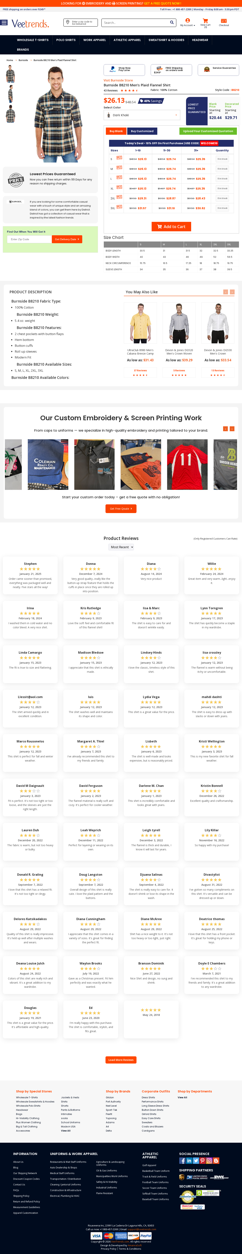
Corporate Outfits (156, 1091)
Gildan (110, 1097)
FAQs (16, 1190)
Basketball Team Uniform (156, 1171)
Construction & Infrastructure (65, 1190)
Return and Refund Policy (26, 1201)
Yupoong (111, 1118)
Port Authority (113, 1101)
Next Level (111, 1105)
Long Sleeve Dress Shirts (155, 1105)
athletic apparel (127, 40)
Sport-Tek (111, 1110)
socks (64, 1118)
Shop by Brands (118, 1091)
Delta (109, 1130)
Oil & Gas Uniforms (106, 1170)
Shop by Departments (195, 1091)
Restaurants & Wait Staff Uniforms (68, 1161)
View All (66, 1130)
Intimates (66, 1114)
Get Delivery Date (66, 239)
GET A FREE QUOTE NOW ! (162, 3)
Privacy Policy (108, 1248)
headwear (200, 40)
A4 (107, 1126)
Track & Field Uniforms (154, 1176)
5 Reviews (179, 370)
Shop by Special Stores (34, 1091)
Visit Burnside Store (118, 80)
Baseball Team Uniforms (155, 1199)
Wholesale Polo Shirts (28, 1105)
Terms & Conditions (130, 1248)
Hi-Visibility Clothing (27, 1118)
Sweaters (147, 1122)
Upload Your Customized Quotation (208, 131)
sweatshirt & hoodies (166, 40)
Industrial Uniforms (106, 1187)
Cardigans (148, 1130)
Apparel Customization (25, 1213)
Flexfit (109, 1114)
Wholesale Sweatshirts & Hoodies (35, 1101)
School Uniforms (70, 1122)
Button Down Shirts (152, 1110)
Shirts (64, 1101)
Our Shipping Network (25, 1173)
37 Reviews (140, 370)
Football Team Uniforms (155, 1182)
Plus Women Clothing (28, 1122)
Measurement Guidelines (26, 1207)
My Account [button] (186, 25)
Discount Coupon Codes (26, 1178)
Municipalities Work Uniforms (112, 1176)
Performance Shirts (153, 1101)
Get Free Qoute (120, 508)
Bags (19, 1114)
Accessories (23, 1130)
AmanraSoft (135, 1245)
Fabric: (155, 90)
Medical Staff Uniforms (62, 1173)
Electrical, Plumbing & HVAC (65, 1195)
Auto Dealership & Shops (63, 1167)
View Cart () (205, 26)
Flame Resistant (104, 1193)
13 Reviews (217, 370)
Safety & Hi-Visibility (106, 1182)
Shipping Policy (21, 1195)
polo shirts (66, 40)
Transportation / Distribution (65, 1178)
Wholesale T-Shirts (27, 1097)
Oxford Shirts (149, 1114)
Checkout (224, 25)
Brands (23, 50)
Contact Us (19, 1184)
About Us (18, 1161)
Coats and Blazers (152, 1126)
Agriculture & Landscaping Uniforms (110, 1163)
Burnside (24, 60)
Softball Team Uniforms (155, 1193)
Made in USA (68, 1126)
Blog (15, 1167)
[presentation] (225, 292)
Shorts (64, 1105)
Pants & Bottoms (70, 1110)
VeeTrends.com (120, 1241)
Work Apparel (94, 40)
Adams (110, 1122)
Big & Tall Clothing (26, 1126)
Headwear (22, 1110)
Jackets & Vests (70, 1097)
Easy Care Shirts (151, 1118)
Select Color (112, 107)
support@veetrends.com (142, 1229)
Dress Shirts (148, 1097)
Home (10, 60)
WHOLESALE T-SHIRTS (33, 40)
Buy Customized (142, 131)
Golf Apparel (149, 1165)
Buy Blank (116, 131)
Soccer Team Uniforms (154, 1188)
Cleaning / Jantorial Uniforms (65, 1184)
